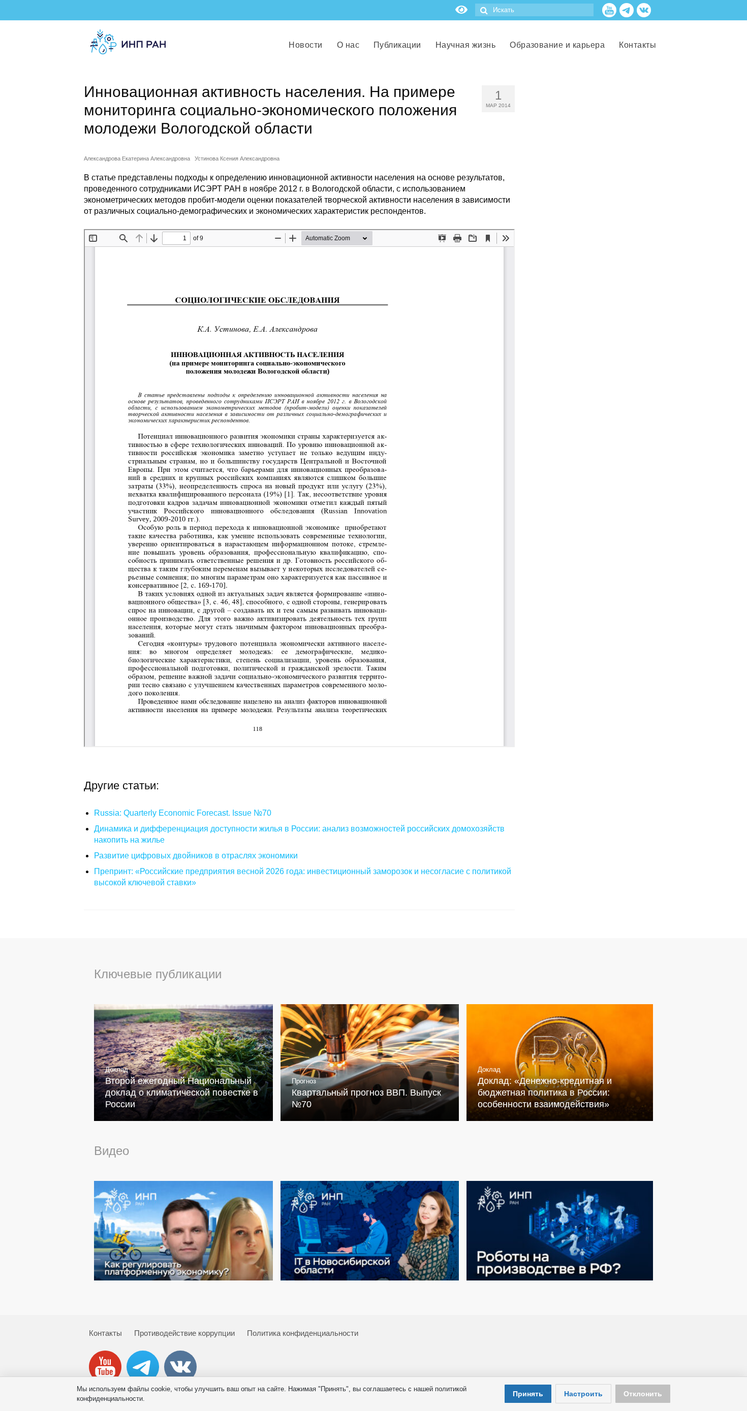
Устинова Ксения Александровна (237, 158)
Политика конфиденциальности (302, 1333)
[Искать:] (534, 10)
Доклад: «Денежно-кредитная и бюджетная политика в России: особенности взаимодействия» (545, 1092)
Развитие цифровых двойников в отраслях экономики (196, 855)
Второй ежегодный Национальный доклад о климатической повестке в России (181, 1092)
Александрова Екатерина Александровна (137, 158)
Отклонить (643, 1394)
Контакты (105, 1333)
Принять (528, 1394)
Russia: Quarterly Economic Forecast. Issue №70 (182, 813)
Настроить (583, 1394)
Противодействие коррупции (184, 1333)
